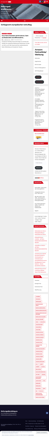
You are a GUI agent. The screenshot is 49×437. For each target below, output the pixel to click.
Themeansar (3, 425)
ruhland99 (37, 245)
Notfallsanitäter (38, 385)
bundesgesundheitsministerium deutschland (41, 314)
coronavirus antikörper (40, 334)
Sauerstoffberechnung (29, 428)
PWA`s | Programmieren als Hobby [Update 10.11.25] (34, 423)
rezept (44, 388)
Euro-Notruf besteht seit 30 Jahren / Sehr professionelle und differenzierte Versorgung (15, 37)
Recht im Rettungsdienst (40, 67)
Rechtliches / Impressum (29, 426)
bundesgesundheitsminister (40, 307)
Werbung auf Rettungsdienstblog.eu (40, 428)
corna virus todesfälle (39, 319)
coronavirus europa (39, 351)
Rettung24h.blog (38, 237)
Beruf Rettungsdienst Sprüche (39, 305)
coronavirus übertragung (40, 361)
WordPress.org (38, 289)
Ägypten (36, 210)
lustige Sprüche (38, 380)
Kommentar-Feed (38, 286)
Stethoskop (37, 58)
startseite (9, 33)
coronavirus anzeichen (40, 337)
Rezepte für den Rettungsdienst (40, 426)
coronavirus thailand (39, 356)
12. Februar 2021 (7, 39)
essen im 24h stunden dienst (41, 371)
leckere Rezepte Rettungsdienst (38, 378)
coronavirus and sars (39, 332)
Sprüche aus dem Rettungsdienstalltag (39, 394)
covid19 (41, 364)
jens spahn (38, 374)
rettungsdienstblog (17, 39)
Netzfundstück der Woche (40, 234)
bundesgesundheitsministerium (41, 310)
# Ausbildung (38, 296)
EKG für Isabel (38, 64)
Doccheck (43, 366)
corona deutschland (39, 324)
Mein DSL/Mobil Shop (39, 133)
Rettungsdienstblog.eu (9, 411)
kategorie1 (43, 374)
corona (37, 321)
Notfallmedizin (38, 383)
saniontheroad (38, 253)
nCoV (44, 380)
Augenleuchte (38, 61)
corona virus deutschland (40, 348)
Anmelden (37, 280)
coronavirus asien (39, 339)
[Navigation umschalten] (24, 21)
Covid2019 (37, 366)
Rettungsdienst (38, 388)
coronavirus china (39, 342)
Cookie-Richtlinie (31, 435)
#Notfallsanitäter (38, 301)
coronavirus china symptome (39, 346)
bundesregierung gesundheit (41, 316)
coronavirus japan (39, 353)
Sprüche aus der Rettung (40, 397)
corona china (42, 321)
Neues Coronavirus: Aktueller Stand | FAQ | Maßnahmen (40, 270)
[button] (47, 20)
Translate (44, 37)
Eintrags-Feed (38, 283)
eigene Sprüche (38, 369)
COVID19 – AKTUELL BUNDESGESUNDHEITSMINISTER (41, 241)
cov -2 (37, 364)
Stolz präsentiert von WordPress (6, 424)
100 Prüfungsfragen (39, 70)
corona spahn (38, 329)
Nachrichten (4, 33)
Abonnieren (38, 167)
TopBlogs (42, 177)
